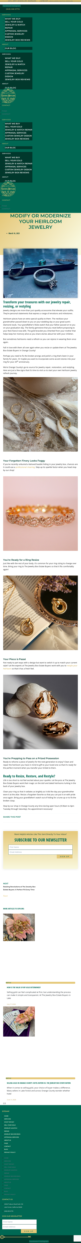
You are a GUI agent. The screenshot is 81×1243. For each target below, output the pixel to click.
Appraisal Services (16, 31)
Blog (6, 1149)
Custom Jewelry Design (18, 136)
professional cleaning (25, 467)
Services (6, 15)
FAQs (4, 102)
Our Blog (10, 48)
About (5, 44)
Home (6, 1116)
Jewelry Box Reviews (17, 40)
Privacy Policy (10, 1152)
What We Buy (13, 19)
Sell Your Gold (14, 22)
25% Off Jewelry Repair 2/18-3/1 (40, 1)
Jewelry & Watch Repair (18, 130)
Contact (6, 105)
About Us (7, 1140)
